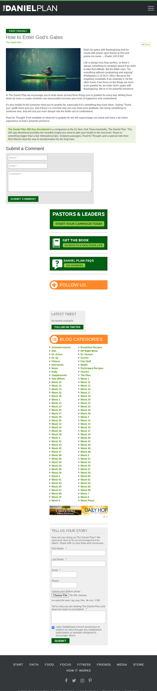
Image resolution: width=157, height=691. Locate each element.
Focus (65, 664)
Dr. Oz (55, 357)
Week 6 (56, 476)
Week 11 (85, 382)
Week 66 (86, 486)
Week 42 (86, 441)
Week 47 (57, 451)
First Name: (59, 548)
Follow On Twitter (67, 327)
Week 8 (85, 497)
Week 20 (86, 399)
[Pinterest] (90, 680)
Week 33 (86, 424)
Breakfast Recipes (91, 347)
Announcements (61, 347)
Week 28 (86, 413)
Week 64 (86, 483)
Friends (104, 664)
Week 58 (57, 472)
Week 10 (57, 382)
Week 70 (57, 497)
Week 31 (86, 420)
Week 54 (57, 465)
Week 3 (85, 417)
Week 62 (86, 479)
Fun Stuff (86, 361)
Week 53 (86, 462)
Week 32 (57, 424)
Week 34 (57, 427)
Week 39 (86, 434)
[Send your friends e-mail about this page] (146, 44)
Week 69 (57, 493)
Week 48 (86, 451)
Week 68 (86, 490)
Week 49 (57, 455)
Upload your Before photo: (66, 591)
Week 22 (86, 403)
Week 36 (57, 431)
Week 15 (86, 389)
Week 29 (57, 417)
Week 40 (86, 438)
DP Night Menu (89, 350)
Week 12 (57, 385)
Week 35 (86, 427)
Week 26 (86, 410)
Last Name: (59, 559)
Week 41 (57, 441)
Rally (54, 371)
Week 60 (86, 476)
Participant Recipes (92, 368)
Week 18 (57, 396)
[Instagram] (82, 680)
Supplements (59, 375)
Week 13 (86, 385)
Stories (85, 371)
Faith (34, 664)
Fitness (56, 361)
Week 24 (86, 406)
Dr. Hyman (87, 354)
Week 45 (57, 448)
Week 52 (57, 462)
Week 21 (57, 403)
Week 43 (57, 444)
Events (85, 357)
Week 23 (57, 406)
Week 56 (57, 469)
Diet (54, 350)
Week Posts (87, 500)
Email (56, 570)
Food (49, 664)
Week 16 (57, 392)
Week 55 (86, 465)
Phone (55, 580)
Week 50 (57, 458)
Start (18, 664)
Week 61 (57, 479)
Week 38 (57, 434)
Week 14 (57, 389)
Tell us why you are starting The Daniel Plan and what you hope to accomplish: (78, 608)
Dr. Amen (57, 354)
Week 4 (56, 438)
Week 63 (57, 483)
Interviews (58, 364)
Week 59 (86, 472)
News (55, 368)
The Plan (86, 375)
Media (84, 364)
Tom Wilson (58, 378)
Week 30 (57, 420)
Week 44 (86, 444)
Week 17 (86, 392)
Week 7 (85, 493)
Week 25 (57, 410)
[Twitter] (74, 680)
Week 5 (85, 455)
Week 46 (86, 448)
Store (138, 664)
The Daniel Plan (13, 42)
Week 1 (85, 378)
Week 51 (86, 458)
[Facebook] (66, 680)
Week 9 (56, 500)
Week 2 (56, 399)
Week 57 (86, 469)
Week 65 (57, 486)
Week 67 (57, 490)
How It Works (78, 670)
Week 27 (57, 413)
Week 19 (86, 396)
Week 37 (86, 431)
